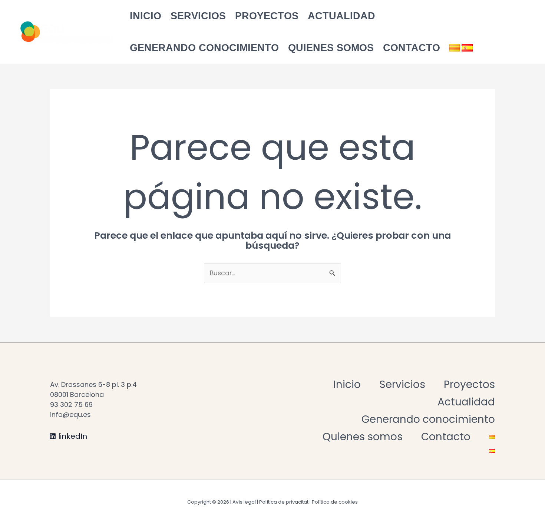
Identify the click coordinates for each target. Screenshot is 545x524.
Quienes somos (331, 47)
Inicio (145, 15)
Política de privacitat (283, 501)
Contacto (411, 47)
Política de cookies (335, 501)
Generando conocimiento (204, 47)
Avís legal (244, 501)
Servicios (198, 15)
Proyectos (266, 15)
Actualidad (341, 15)
